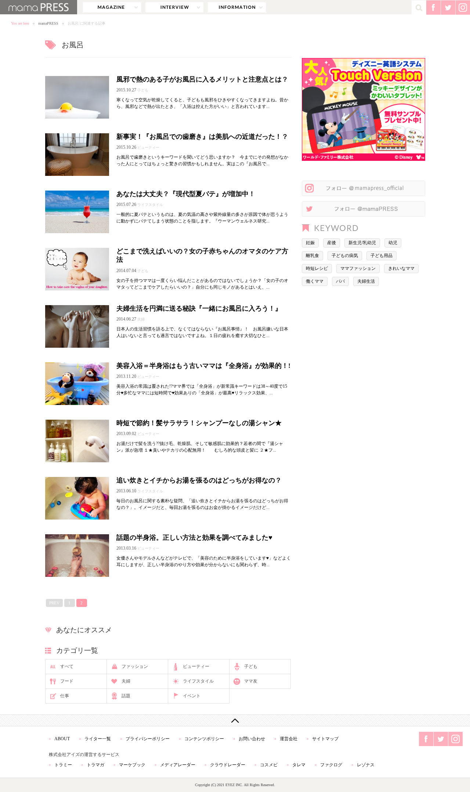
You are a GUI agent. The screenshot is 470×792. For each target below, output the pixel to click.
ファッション (135, 666)
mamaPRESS (48, 23)
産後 (331, 242)
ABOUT (62, 738)
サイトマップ (325, 738)
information (236, 7)
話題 (126, 695)
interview (174, 7)
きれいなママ (401, 268)
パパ (340, 281)
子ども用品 (381, 255)
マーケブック (132, 764)
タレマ (299, 764)
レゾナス (366, 764)
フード (66, 681)
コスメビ (269, 764)
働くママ (314, 281)
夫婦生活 (366, 281)
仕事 (64, 695)
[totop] (235, 720)
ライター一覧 (97, 738)
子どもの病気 (345, 255)
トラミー (63, 764)
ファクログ (331, 764)
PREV (54, 603)
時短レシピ (317, 268)
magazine (112, 7)
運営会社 (288, 738)
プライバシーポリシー (148, 738)
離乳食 (312, 255)
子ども (250, 666)
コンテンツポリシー (204, 738)
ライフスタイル (198, 681)
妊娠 (310, 242)
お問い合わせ (252, 738)
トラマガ (95, 764)
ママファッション (358, 268)
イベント (191, 695)
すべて (66, 666)
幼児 (392, 242)
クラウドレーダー (227, 764)
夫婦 (126, 681)
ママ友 (250, 681)
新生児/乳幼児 (362, 242)
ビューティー (196, 666)
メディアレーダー (177, 764)
